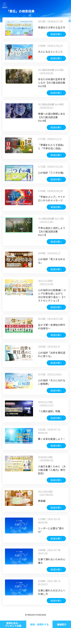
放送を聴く (56, 34)
